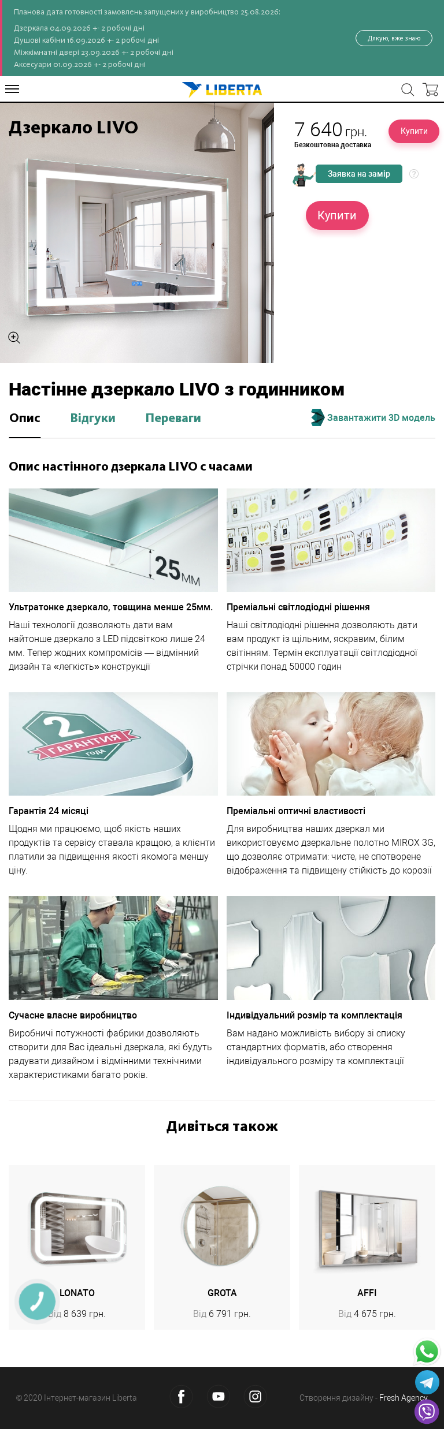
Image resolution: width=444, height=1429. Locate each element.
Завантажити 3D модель (380, 417)
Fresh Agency (403, 1397)
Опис (24, 418)
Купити (414, 131)
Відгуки (93, 418)
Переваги (173, 418)
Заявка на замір (359, 173)
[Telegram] (427, 1382)
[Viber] (426, 1411)
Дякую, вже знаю (394, 38)
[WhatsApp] (427, 1352)
